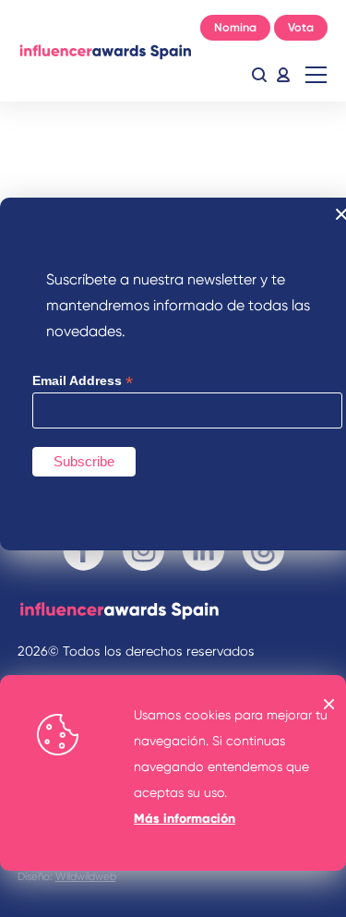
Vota (301, 27)
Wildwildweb (85, 876)
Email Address (82, 381)
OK (329, 704)
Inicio (105, 51)
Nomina (235, 27)
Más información (184, 819)
